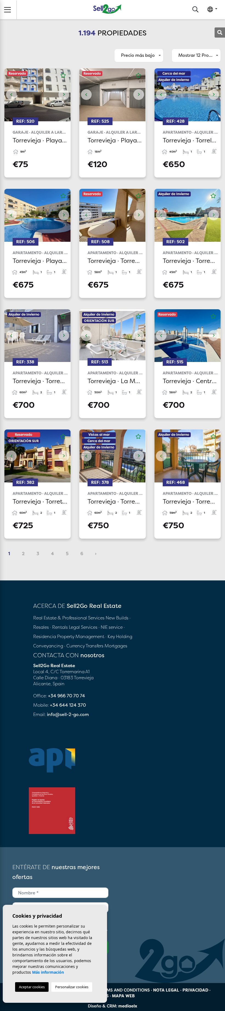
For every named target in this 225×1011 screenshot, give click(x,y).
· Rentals (59, 627)
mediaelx (127, 1006)
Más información (48, 972)
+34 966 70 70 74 (66, 696)
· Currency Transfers (83, 646)
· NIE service (111, 627)
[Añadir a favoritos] (63, 75)
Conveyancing (48, 646)
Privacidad (195, 990)
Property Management (81, 636)
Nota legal (166, 990)
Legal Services (83, 627)
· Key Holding (118, 636)
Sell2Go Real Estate (107, 9)
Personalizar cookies (71, 986)
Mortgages (116, 646)
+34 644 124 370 (68, 705)
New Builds (118, 618)
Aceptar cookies (32, 986)
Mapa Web (123, 996)
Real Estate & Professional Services (69, 618)
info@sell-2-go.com (68, 714)
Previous (11, 94)
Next (64, 94)
